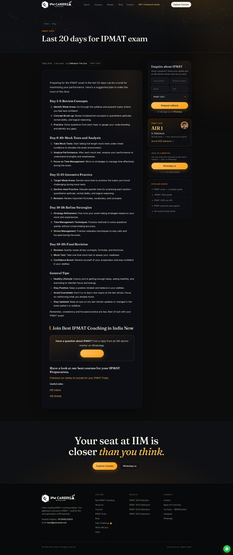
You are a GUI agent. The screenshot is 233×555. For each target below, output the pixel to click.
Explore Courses (181, 4)
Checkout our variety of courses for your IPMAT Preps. (79, 378)
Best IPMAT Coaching (104, 500)
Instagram (168, 514)
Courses (98, 5)
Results (111, 5)
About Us (99, 505)
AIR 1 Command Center (149, 4)
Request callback (169, 105)
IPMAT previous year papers (167, 206)
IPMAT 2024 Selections (139, 505)
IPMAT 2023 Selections (139, 509)
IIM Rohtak (55, 396)
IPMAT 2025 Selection (139, 500)
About (87, 5)
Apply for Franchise (172, 505)
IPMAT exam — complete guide (168, 189)
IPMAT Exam (100, 514)
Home (46, 24)
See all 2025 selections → (162, 141)
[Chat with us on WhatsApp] (227, 549)
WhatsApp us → (92, 353)
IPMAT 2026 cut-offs (163, 200)
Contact (130, 5)
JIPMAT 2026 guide (163, 195)
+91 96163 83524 (172, 172)
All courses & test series (164, 211)
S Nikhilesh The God (78, 63)
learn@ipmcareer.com (57, 522)
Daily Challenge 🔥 (103, 523)
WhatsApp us (169, 166)
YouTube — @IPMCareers (175, 509)
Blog (121, 4)
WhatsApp (177, 112)
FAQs (97, 532)
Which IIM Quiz (101, 527)
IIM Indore (55, 390)
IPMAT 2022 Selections (139, 514)
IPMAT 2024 (95, 63)
